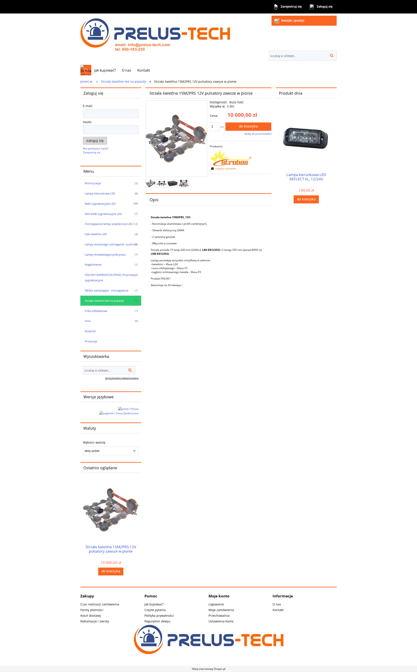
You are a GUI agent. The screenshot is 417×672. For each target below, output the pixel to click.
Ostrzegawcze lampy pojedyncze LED (108, 224)
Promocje (91, 341)
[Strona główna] (155, 32)
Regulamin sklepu (157, 621)
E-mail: (88, 106)
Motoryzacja (93, 183)
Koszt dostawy (90, 615)
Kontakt (278, 610)
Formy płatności (91, 610)
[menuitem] (105, 70)
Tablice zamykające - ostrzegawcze (106, 290)
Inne (88, 321)
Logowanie (216, 604)
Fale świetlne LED (96, 234)
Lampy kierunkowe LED (100, 193)
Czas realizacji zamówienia (99, 604)
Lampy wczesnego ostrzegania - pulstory (111, 244)
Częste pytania (155, 610)
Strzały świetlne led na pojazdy (104, 301)
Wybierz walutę (94, 442)
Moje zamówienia (221, 610)
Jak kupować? (154, 604)
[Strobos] (231, 157)
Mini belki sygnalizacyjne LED (103, 214)
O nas (277, 604)
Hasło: (87, 122)
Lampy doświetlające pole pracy (105, 254)
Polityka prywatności (159, 615)
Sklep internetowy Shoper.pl (208, 669)
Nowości (90, 331)
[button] (223, 168)
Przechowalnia (219, 615)
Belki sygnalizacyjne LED (100, 204)
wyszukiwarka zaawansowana (122, 378)
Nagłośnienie (93, 264)
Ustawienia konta (220, 621)
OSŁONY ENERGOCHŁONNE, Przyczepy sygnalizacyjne (110, 277)
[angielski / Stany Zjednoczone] (119, 413)
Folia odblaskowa (96, 311)
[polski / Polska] (128, 409)
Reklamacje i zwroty (94, 621)
